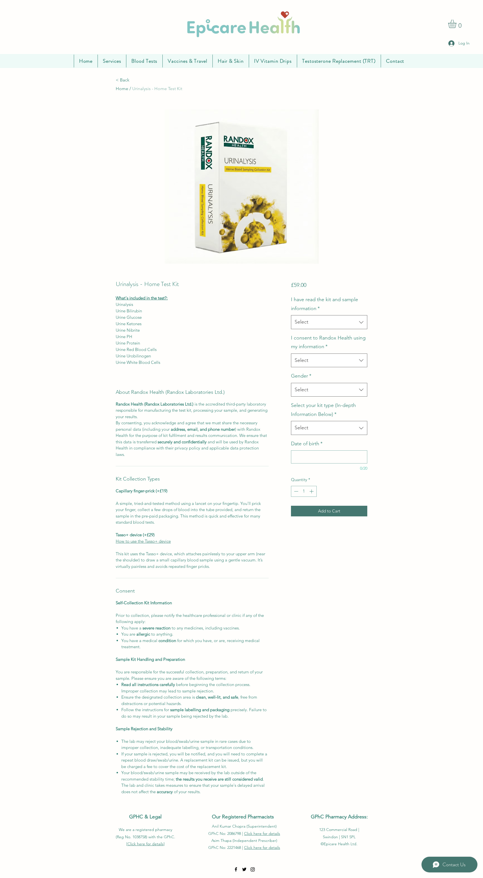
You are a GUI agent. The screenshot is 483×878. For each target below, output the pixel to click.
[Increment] (312, 491)
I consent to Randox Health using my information (328, 342)
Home (122, 88)
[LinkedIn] (252, 869)
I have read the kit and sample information (324, 304)
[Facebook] (236, 869)
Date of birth (307, 444)
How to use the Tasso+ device (143, 541)
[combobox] (329, 322)
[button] (457, 24)
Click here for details (145, 843)
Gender (301, 376)
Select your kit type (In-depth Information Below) (323, 409)
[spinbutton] (303, 491)
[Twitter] (244, 869)
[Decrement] (295, 491)
